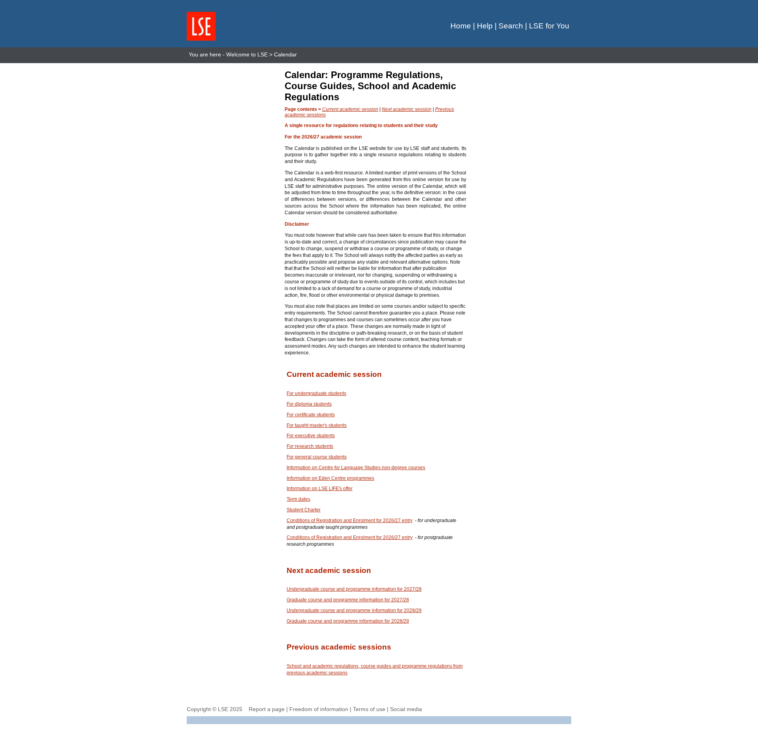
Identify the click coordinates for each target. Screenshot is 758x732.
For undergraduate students (316, 393)
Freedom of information (318, 709)
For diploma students (309, 404)
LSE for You (549, 26)
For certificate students (311, 414)
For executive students (311, 435)
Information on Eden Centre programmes (330, 478)
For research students (310, 446)
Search (511, 26)
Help (485, 26)
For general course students (317, 457)
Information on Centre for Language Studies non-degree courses (356, 467)
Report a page (267, 709)
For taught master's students (317, 425)
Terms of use (369, 709)
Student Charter (304, 510)
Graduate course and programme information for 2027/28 (348, 600)
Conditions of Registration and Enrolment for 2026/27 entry (350, 520)
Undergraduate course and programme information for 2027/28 (354, 589)
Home (460, 26)
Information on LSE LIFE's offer (320, 488)
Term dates (298, 499)
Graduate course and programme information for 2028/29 (348, 621)
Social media (406, 709)
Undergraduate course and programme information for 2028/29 (354, 610)
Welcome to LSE (247, 54)
